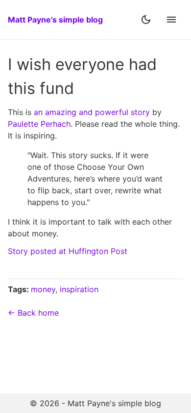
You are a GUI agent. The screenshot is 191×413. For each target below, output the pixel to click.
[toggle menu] (171, 19)
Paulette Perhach (39, 124)
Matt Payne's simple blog (55, 19)
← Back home (33, 313)
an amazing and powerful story (92, 112)
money (43, 289)
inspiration (79, 289)
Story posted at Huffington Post (67, 251)
